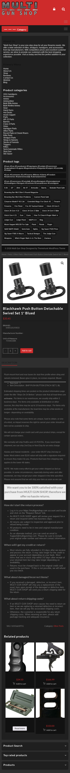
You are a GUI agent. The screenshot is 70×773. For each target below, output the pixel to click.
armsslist (34, 188)
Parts (10, 254)
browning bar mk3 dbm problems (17, 197)
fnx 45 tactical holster (34, 206)
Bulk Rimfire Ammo (11, 106)
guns (28, 215)
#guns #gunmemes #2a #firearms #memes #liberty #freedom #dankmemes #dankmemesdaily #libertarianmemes (29, 176)
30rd (18, 188)
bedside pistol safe (57, 188)
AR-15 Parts (8, 119)
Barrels (6, 122)
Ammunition (8, 101)
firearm (57, 201)
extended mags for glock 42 (39, 201)
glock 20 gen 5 (53, 206)
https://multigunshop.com (35, 510)
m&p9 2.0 (32, 220)
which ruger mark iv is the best (28, 238)
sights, (35, 229)
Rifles (5, 147)
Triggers (7, 144)
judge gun (8, 220)
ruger (49, 224)
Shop (5, 73)
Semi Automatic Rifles (12, 149)
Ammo (6, 99)
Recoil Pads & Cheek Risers (15, 133)
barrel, (44, 188)
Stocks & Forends (11, 142)
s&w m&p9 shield (11, 229)
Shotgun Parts (9, 138)
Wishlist (6, 80)
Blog (5, 82)
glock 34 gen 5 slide (50, 211)
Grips (5, 126)
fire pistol (18, 206)
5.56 (6, 188)
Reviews (7, 75)
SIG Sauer (7, 154)
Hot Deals (7, 112)
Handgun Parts (10, 128)
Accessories (8, 96)
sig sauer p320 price (49, 229)
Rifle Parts (7, 135)
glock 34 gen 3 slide (30, 211)
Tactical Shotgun (33, 234)
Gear (5, 108)
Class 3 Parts (9, 124)
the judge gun (49, 234)
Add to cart (26, 351)
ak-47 (25, 188)
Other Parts (18, 254)
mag (41, 220)
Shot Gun (7, 151)
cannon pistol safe (41, 197)
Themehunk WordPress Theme (51, 248)
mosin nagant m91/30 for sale (16, 224)
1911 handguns (10, 94)
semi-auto (26, 229)
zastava (47, 238)
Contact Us (8, 78)
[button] (62, 263)
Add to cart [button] (21, 684)
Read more (20, 728)
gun (21, 215)
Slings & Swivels (10, 140)
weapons (8, 238)
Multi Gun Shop (19, 248)
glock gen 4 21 (10, 215)
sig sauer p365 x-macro (14, 234)
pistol (34, 224)
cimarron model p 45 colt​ (14, 201)
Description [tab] (9, 362)
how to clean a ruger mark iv (46, 215)
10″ (12, 188)
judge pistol (21, 220)
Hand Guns (8, 110)
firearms (7, 206)
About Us (7, 71)
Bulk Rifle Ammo (10, 103)
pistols (41, 224)
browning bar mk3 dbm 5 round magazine (21, 192)
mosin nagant (9, 115)
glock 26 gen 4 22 (11, 211)
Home (4, 254)
